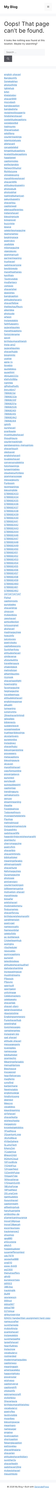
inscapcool (10, 1072)
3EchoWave (10, 1138)
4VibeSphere (11, 1141)
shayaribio (9, 850)
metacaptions (11, 757)
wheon (7, 317)
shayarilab (9, 1002)
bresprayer (10, 220)
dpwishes (9, 292)
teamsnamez (11, 233)
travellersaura (11, 663)
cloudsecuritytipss (14, 473)
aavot (7, 337)
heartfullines (11, 1345)
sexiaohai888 (11, 1259)
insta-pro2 (9, 344)
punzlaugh (9, 781)
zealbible (9, 244)
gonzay (8, 798)
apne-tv (8, 362)
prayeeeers (10, 753)
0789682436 (11, 504)
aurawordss (10, 739)
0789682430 (11, 517)
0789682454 (11, 563)
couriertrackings (13, 136)
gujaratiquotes (12, 327)
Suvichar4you (11, 649)
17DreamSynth (12, 1183)
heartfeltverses (12, 1075)
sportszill (9, 985)
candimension (11, 919)
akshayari (9, 628)
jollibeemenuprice (13, 888)
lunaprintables (12, 469)
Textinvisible (11, 279)
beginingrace (11, 237)
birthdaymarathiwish (15, 341)
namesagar (10, 1429)
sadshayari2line (12, 1467)
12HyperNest (11, 1169)
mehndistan (10, 670)
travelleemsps (11, 694)
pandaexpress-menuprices (18, 445)
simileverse (10, 656)
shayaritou (9, 202)
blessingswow (12, 1422)
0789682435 (11, 500)
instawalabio (11, 320)
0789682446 (11, 535)
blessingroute (11, 216)
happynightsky (12, 1373)
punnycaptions (12, 954)
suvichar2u (10, 1460)
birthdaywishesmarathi (16, 916)
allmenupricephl (12, 864)
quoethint (9, 372)
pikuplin (8, 705)
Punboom (9, 483)
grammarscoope (13, 476)
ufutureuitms (11, 660)
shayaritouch (11, 448)
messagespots (12, 1044)
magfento (9, 1079)
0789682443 (11, 528)
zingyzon (9, 611)
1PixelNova (10, 1131)
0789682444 (11, 531)
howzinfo (9, 635)
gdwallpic (9, 718)
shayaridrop (10, 608)
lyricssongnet (11, 625)
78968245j (10, 414)
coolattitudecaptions (15, 119)
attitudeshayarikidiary (16, 1456)
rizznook (8, 677)
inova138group (12, 1221)
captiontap (10, 788)
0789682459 (11, 580)
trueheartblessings (14, 732)
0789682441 (11, 521)
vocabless (9, 1106)
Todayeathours (12, 812)
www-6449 (10, 1266)
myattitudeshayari (14, 434)
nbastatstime (11, 1013)
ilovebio (8, 365)
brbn (6, 91)
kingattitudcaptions (14, 150)
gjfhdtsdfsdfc (11, 386)
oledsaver (9, 452)
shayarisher (10, 289)
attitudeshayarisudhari (16, 964)
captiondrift (10, 1387)
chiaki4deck (10, 666)
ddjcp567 (9, 1304)
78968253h (10, 407)
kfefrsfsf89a (10, 379)
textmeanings (11, 486)
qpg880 (8, 1238)
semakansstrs (11, 795)
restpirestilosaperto (14, 112)
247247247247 (12, 594)
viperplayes (10, 251)
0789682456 (11, 569)
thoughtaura (10, 438)
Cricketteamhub (12, 940)
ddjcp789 (9, 1307)
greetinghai (10, 1023)
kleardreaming (12, 1110)
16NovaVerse (11, 1179)
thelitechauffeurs (13, 306)
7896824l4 (10, 420)
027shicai (9, 1311)
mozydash (9, 102)
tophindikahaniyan (14, 195)
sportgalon (10, 989)
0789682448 (11, 542)
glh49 (7, 1276)
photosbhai (10, 192)
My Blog (11, 7)
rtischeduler (10, 947)
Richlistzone (10, 171)
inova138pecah (12, 1224)
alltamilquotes (11, 673)
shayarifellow (11, 303)
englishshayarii (12, 455)
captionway (10, 1363)
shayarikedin (11, 1463)
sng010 (8, 1262)
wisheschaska (11, 1120)
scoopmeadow (12, 729)
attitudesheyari (12, 653)
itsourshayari (11, 1200)
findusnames (11, 909)
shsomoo (9, 1235)
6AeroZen (9, 1148)
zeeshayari (10, 618)
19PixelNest (10, 1189)
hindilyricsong (11, 1096)
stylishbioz (10, 1397)
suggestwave (11, 725)
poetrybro (9, 240)
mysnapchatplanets (14, 815)
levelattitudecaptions (15, 154)
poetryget (9, 923)
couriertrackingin (13, 441)
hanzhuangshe (12, 1210)
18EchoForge (11, 1186)
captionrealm (11, 1203)
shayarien (9, 1453)
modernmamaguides (15, 1359)
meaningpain (11, 1366)
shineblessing (11, 175)
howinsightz (10, 684)
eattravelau (10, 1446)
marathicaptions (13, 330)
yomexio (8, 285)
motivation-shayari (14, 892)
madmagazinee (12, 632)
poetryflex (9, 1411)
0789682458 (11, 576)
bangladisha (11, 109)
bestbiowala (11, 268)
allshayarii (9, 143)
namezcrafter (11, 1321)
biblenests (9, 722)
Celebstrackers (12, 995)
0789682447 (11, 538)
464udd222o (11, 376)
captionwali (10, 206)
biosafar (8, 899)
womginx (9, 944)
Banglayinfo (10, 78)
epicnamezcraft (12, 1394)
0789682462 (11, 590)
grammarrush (11, 254)
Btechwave (10, 1068)
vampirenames (12, 1030)
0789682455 (11, 566)
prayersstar (10, 1377)
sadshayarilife (11, 833)
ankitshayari (10, 902)
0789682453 (11, 559)
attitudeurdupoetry (14, 185)
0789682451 (11, 552)
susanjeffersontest (14, 1252)
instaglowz (10, 743)
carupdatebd (11, 147)
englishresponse (13, 701)
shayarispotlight (12, 680)
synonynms (10, 711)
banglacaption (12, 105)
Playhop (8, 819)
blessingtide (10, 490)
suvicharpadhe (12, 1338)
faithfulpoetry (11, 323)
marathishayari (12, 767)
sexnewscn (10, 1297)
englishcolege (11, 1092)
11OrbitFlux (10, 1165)
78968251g (10, 403)
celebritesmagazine (14, 230)
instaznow (9, 1349)
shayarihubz (10, 746)
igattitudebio (11, 1196)
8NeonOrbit (10, 1155)
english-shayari (12, 74)
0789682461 (11, 587)
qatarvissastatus (13, 1009)
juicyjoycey (10, 639)
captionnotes (11, 161)
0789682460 (11, 583)
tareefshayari (11, 1342)
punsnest (9, 777)
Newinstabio (11, 1089)
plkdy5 (7, 1245)
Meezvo (8, 1103)
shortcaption (11, 1439)
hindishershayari (13, 116)
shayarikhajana (12, 1449)
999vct (8, 1300)
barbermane (11, 1086)
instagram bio (11, 1034)
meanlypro (9, 1425)
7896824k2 (10, 417)
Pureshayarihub (12, 1020)
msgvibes (9, 1418)
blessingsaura (11, 760)
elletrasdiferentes (13, 209)
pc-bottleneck (11, 937)
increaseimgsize (13, 971)
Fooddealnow (11, 808)
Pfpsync (8, 982)
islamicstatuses (12, 140)
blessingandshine (13, 750)
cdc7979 (9, 1255)
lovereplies (10, 1048)
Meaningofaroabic (14, 1061)
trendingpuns (11, 791)
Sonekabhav (11, 81)
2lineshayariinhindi (14, 715)
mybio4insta (11, 1328)
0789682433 (11, 493)
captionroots (11, 601)
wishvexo (9, 1380)
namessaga (10, 1051)
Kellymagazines (12, 871)
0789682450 (11, 549)
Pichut (7, 597)
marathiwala (11, 895)
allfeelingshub (11, 1207)
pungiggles (10, 604)
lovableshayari (12, 459)
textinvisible (10, 1415)
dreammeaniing (12, 802)
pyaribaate (10, 431)
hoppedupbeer (12, 1248)
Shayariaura (10, 1401)
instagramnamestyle (15, 826)
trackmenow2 (11, 1231)
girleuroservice (12, 1314)
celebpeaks (10, 999)
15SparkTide (11, 1176)
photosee (9, 878)
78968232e (10, 396)
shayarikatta (11, 1117)
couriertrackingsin (14, 885)
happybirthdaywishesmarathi (20, 836)
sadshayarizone (12, 265)
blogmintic (9, 355)
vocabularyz (10, 1352)
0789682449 (11, 545)
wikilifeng (9, 133)
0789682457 (11, 573)
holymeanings (11, 466)
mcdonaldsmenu (13, 905)
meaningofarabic (13, 860)
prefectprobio (11, 164)
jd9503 (8, 1283)
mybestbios (10, 614)
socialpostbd (11, 123)
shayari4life (10, 182)
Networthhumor (12, 168)
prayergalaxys (11, 774)
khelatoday (10, 95)
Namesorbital (11, 930)
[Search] (8, 59)
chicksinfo (9, 1390)
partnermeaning (12, 258)
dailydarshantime (13, 968)
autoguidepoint (12, 784)
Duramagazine (12, 874)
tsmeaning (9, 708)
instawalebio (11, 1335)
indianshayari (11, 213)
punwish (8, 957)
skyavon (8, 763)
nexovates (9, 951)
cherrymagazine (12, 843)
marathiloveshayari (14, 178)
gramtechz (10, 840)
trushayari (9, 261)
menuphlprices (12, 1065)
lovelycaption (11, 1435)
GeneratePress (41, 1486)
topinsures (9, 126)
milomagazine (11, 247)
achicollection (11, 621)
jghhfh (7, 424)
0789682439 (11, 514)
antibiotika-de (11, 1214)
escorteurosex (12, 1228)
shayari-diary (11, 1006)
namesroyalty (11, 926)
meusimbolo (10, 1474)
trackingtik (9, 1290)
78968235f (10, 400)
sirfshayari (9, 1113)
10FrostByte (10, 1162)
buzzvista (9, 223)
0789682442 (11, 524)
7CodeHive (10, 1151)
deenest (8, 1099)
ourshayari (9, 427)
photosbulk (10, 188)
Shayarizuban (11, 130)
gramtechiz (10, 1058)
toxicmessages (12, 1027)
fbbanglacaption (13, 1442)
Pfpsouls (8, 978)
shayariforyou (11, 912)
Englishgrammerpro (14, 1016)
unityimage (10, 992)
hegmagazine (11, 691)
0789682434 (11, 497)
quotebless (10, 369)
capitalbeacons (12, 646)
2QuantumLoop (12, 1134)
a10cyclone (10, 1242)
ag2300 (8, 1269)
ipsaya (7, 226)
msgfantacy (10, 282)
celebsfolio (10, 933)
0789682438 (11, 511)
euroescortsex (12, 1280)
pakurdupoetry (12, 199)
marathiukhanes (13, 272)
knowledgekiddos (13, 1127)
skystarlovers (11, 736)
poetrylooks (10, 642)
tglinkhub (9, 88)
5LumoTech (10, 1145)
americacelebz (12, 1370)
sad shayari (10, 1037)
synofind (8, 1082)
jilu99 (7, 1293)
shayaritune (10, 867)
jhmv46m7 (10, 389)
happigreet (10, 157)
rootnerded (10, 1356)
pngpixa (8, 1432)
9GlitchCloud (11, 1158)
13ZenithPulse (12, 1172)
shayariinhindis (12, 854)
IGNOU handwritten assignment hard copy (27, 1318)
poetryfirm (9, 847)
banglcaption (11, 296)
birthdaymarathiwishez (16, 1404)
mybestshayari (12, 1470)
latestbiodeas (11, 961)
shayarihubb (11, 351)
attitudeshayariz (13, 299)
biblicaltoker (10, 857)
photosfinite (10, 85)
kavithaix (9, 275)
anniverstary (11, 881)
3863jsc (8, 1286)
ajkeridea (9, 310)
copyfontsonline (12, 770)
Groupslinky (10, 829)
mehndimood (11, 822)
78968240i (10, 410)
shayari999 (10, 98)
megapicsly (10, 1124)
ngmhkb (8, 382)
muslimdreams (12, 975)
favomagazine (11, 687)
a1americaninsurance (15, 1217)
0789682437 (11, 507)
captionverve (11, 1383)
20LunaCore (11, 1193)
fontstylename (12, 334)
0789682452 (11, 556)
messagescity (11, 479)
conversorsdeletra (14, 462)
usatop (8, 358)
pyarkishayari (11, 1332)
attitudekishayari (13, 698)
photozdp (9, 313)
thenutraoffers (12, 1273)
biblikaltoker (10, 1054)
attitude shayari (12, 1041)
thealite (8, 805)
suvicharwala (11, 1325)
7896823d (9, 393)
